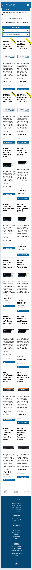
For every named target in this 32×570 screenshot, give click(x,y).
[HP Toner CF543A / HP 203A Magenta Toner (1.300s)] (9, 331)
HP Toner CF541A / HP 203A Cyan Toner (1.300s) (8, 207)
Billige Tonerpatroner (16, 546)
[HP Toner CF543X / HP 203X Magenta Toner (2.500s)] (23, 331)
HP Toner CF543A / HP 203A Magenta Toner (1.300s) (8, 320)
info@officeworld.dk (16, 509)
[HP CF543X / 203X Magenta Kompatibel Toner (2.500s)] (23, 109)
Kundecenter (16, 536)
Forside (3, 12)
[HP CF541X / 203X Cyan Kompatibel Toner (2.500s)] (23, 56)
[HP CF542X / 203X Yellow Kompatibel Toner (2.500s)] (9, 109)
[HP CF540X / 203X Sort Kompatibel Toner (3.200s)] (9, 56)
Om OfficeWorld (16, 530)
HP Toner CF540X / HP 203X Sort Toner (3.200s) (23, 151)
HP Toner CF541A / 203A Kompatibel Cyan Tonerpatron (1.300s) (23, 377)
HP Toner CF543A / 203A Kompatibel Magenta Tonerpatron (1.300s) (22, 433)
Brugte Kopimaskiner (16, 548)
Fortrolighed (16, 555)
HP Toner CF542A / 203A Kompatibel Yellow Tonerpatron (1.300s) (8, 433)
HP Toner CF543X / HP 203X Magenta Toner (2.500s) (22, 320)
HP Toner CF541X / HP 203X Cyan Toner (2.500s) (23, 207)
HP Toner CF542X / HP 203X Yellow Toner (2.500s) (22, 263)
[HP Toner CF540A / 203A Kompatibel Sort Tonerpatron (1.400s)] (9, 389)
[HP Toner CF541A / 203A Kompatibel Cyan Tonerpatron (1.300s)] (23, 389)
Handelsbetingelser (16, 532)
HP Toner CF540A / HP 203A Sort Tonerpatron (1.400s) (7, 152)
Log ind (6, 9)
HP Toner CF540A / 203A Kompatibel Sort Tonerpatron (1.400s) (8, 377)
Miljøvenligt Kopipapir (16, 550)
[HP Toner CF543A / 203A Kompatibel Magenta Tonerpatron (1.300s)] (23, 447)
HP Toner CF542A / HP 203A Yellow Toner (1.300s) (8, 263)
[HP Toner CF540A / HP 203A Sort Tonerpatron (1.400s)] (9, 165)
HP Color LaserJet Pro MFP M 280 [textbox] (11, 34)
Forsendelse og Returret (16, 553)
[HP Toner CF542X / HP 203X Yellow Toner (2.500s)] (23, 275)
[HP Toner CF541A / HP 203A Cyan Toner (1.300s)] (9, 219)
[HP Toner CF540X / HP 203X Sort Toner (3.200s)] (23, 163)
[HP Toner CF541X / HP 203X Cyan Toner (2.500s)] (23, 219)
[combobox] (16, 34)
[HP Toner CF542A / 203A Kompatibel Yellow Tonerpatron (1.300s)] (9, 447)
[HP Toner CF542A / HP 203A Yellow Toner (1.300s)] (9, 275)
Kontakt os (16, 534)
